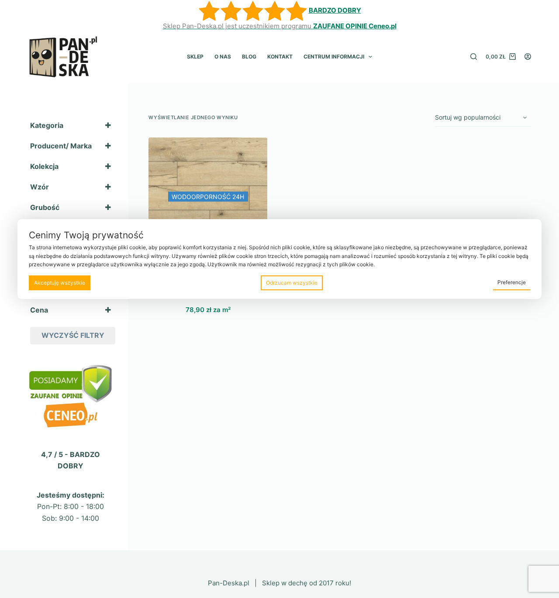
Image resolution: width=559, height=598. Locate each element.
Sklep (195, 56)
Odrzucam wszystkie (291, 282)
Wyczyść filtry (72, 335)
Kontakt (280, 56)
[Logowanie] (527, 56)
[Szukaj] (473, 56)
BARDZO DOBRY (335, 10)
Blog (249, 56)
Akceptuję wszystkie (59, 282)
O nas (222, 56)
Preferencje (511, 282)
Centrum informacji (334, 56)
